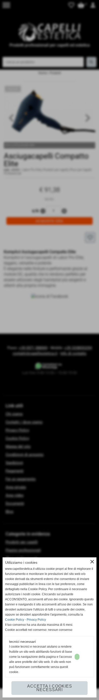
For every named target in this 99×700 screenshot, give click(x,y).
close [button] (92, 562)
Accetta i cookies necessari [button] (49, 688)
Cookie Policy (14, 619)
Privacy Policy (36, 619)
